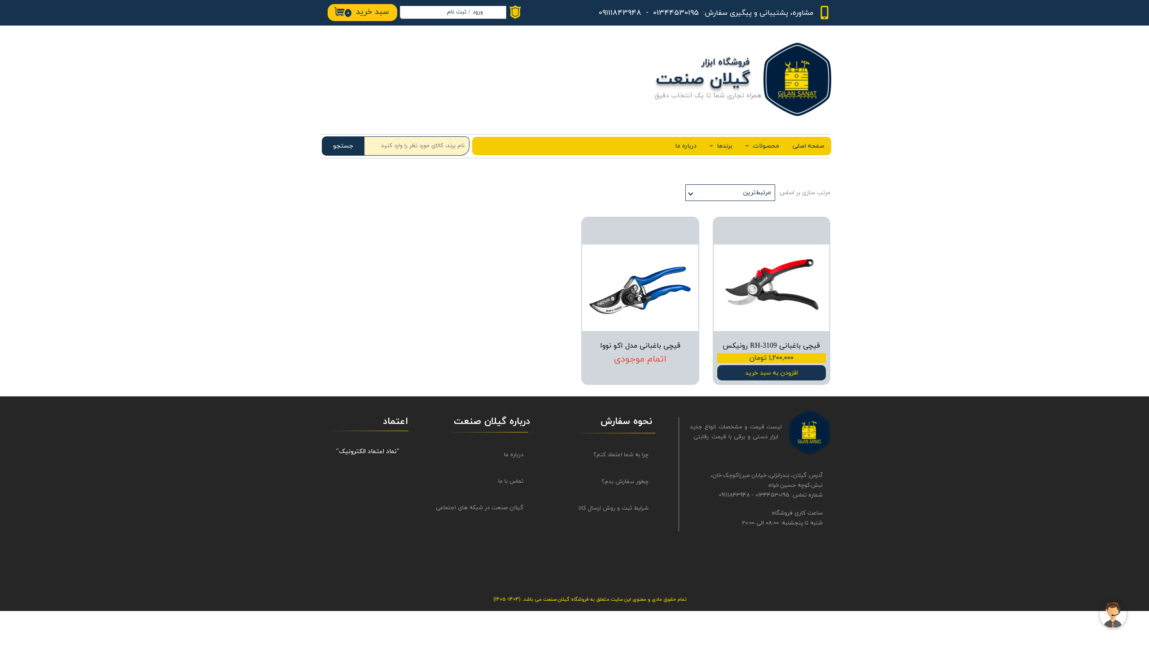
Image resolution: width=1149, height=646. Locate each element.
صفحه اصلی (808, 146)
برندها (724, 146)
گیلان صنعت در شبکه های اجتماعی (487, 508)
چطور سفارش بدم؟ (625, 482)
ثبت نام (456, 12)
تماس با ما (510, 481)
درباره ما (686, 146)
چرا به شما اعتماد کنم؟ (621, 455)
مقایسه (807, 230)
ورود (478, 12)
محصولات (766, 146)
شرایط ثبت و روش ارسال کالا (614, 508)
